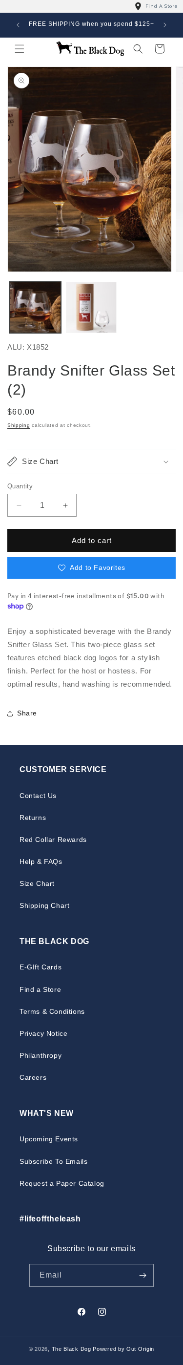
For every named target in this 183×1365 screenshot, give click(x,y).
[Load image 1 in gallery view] (35, 307)
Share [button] (27, 713)
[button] (19, 49)
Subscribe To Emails (53, 1161)
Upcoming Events (49, 1139)
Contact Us (38, 795)
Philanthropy (40, 1055)
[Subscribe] (142, 1275)
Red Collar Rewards (53, 839)
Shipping (18, 425)
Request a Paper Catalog (62, 1183)
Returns (33, 817)
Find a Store (40, 989)
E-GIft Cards (40, 967)
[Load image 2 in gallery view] (91, 307)
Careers (33, 1077)
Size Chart (37, 883)
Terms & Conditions (52, 1011)
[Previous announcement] (18, 25)
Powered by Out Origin (123, 1349)
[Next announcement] (165, 25)
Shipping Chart (44, 905)
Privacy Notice (43, 1033)
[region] (91, 6)
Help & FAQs (41, 861)
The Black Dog (71, 1349)
